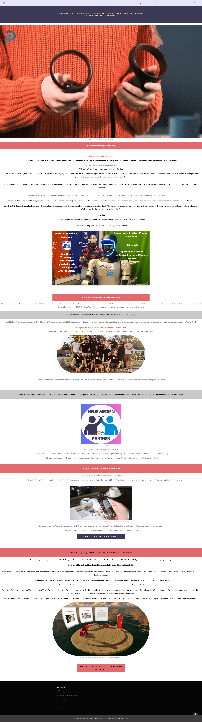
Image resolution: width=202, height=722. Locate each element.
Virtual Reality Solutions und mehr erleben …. (101, 668)
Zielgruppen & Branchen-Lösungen (65, 692)
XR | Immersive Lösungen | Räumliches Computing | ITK (156, 3)
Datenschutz (60, 705)
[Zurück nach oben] (195, 714)
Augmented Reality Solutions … (101, 536)
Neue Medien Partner (62, 700)
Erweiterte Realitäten (62, 697)
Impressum (59, 702)
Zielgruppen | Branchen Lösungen (188, 3)
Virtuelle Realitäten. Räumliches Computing (67, 695)
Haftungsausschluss (61, 708)
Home (133, 3)
